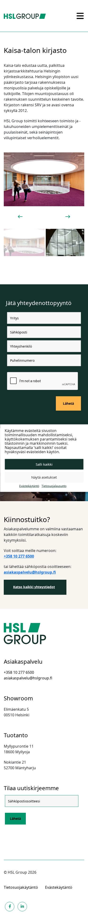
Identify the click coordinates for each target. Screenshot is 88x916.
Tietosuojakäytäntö (21, 887)
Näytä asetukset (44, 477)
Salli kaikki (44, 464)
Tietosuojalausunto (54, 486)
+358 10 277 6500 (19, 672)
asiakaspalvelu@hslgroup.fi (28, 678)
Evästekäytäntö (29, 486)
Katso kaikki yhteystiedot (34, 587)
